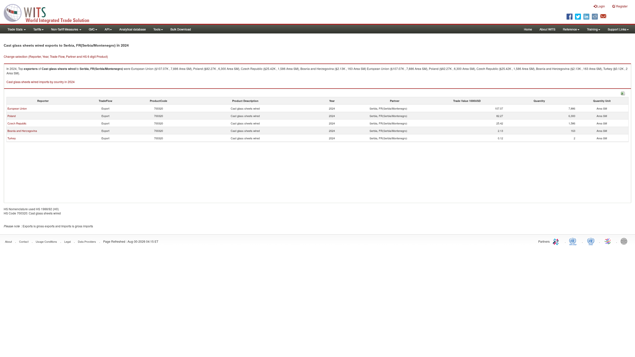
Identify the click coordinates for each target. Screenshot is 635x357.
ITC (557, 241)
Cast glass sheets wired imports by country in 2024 (40, 82)
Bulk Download (180, 29)
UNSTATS (591, 241)
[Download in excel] (623, 92)
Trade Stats (15, 29)
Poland (11, 116)
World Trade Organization (608, 241)
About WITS (547, 29)
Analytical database (132, 29)
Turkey (11, 138)
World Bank (625, 241)
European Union (17, 108)
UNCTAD (574, 241)
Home (528, 29)
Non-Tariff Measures (65, 29)
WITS (49, 12)
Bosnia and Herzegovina (22, 131)
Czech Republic (17, 123)
